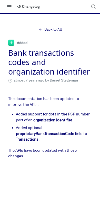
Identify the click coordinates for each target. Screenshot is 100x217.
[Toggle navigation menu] (9, 6)
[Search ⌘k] (93, 6)
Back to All (53, 29)
